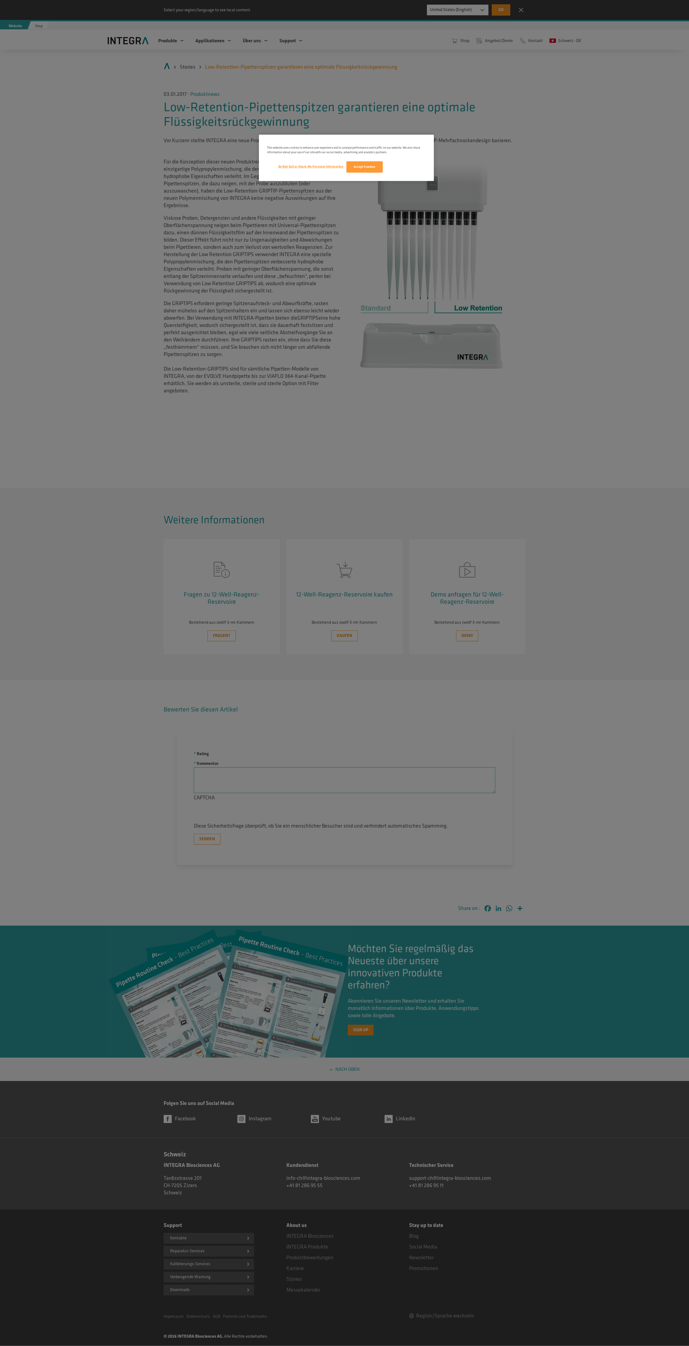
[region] (346, 158)
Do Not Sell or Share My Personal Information (310, 166)
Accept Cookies (364, 167)
